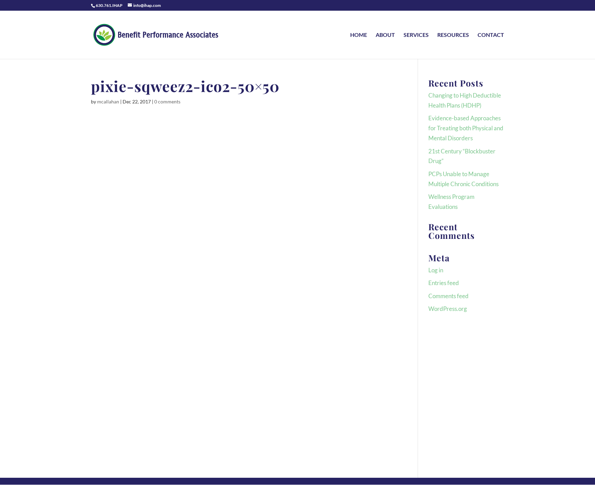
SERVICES (416, 35)
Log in (435, 270)
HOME (358, 35)
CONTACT (491, 35)
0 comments (167, 101)
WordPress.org (447, 308)
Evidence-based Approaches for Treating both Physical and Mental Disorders (465, 128)
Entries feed (443, 282)
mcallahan (108, 101)
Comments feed (448, 296)
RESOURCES (453, 35)
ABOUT (385, 35)
